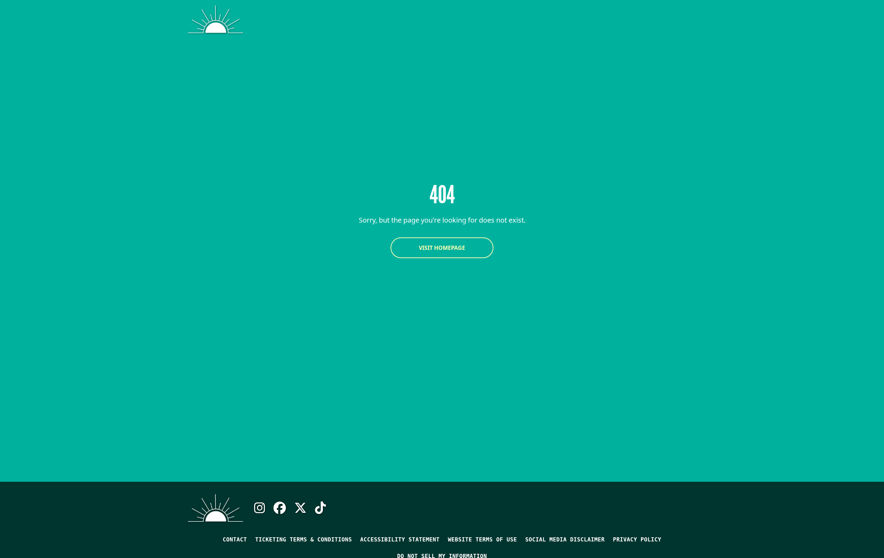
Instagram (259, 508)
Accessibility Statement (400, 539)
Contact (235, 539)
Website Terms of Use (482, 539)
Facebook (279, 508)
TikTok (320, 508)
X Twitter (300, 508)
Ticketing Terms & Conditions (303, 539)
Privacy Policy (637, 539)
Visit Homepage (442, 248)
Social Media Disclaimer (565, 539)
